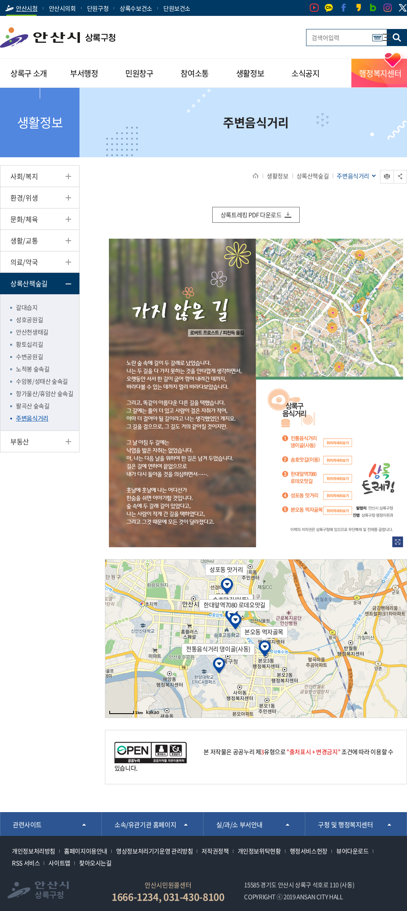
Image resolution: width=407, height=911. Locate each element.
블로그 (373, 8)
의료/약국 (24, 262)
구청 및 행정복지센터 (345, 824)
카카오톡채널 (328, 8)
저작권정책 (215, 851)
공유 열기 (400, 176)
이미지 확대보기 (397, 542)
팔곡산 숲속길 (32, 405)
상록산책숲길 (313, 176)
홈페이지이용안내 (85, 851)
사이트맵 (383, 33)
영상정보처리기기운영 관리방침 (154, 851)
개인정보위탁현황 (259, 851)
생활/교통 (24, 240)
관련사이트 (27, 824)
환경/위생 (24, 198)
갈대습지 (27, 307)
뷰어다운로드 (352, 851)
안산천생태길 (32, 332)
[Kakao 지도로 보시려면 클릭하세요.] (152, 712)
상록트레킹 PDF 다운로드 (251, 214)
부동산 (19, 441)
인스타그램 (387, 8)
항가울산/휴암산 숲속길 (45, 393)
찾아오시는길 (95, 863)
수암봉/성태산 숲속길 (42, 381)
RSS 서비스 (26, 863)
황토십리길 (29, 344)
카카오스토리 (358, 8)
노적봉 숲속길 (32, 369)
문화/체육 (24, 219)
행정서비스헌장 (309, 851)
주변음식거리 (32, 418)
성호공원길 (29, 319)
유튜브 (314, 8)
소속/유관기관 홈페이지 (145, 824)
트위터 (402, 8)
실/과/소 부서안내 (239, 824)
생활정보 (278, 176)
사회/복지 (24, 176)
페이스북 (343, 8)
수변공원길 (29, 356)
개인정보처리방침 (33, 851)
